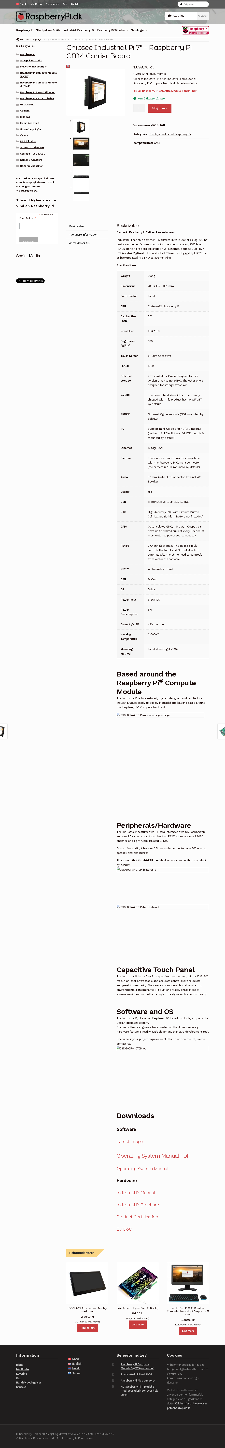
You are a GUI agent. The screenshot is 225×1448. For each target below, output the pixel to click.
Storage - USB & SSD (32, 153)
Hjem (19, 1364)
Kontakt (75, 4)
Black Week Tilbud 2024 (136, 1374)
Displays (36, 39)
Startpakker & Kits (48, 30)
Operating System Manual (142, 1168)
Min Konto (36, 4)
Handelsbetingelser (28, 1382)
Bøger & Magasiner (31, 165)
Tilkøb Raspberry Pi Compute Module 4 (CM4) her (164, 91)
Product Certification (137, 1217)
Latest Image (130, 1141)
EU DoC (124, 1229)
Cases (24, 135)
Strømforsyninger (30, 129)
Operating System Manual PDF (153, 1156)
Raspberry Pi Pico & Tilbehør (37, 98)
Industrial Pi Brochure (138, 1204)
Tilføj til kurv (159, 108)
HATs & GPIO (27, 104)
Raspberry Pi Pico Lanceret (138, 1380)
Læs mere (138, 1324)
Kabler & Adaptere (31, 159)
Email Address (27, 218)
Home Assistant (29, 123)
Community (52, 4)
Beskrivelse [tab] (76, 226)
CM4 (157, 143)
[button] (68, 66)
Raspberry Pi (24, 30)
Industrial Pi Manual (136, 1192)
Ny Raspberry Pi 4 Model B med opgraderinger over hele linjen (139, 1390)
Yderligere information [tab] (83, 234)
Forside (24, 39)
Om (65, 4)
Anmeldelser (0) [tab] (79, 243)
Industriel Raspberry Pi (78, 30)
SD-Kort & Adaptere (32, 147)
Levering (21, 1373)
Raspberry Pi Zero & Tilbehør (37, 92)
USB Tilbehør (28, 141)
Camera (24, 110)
